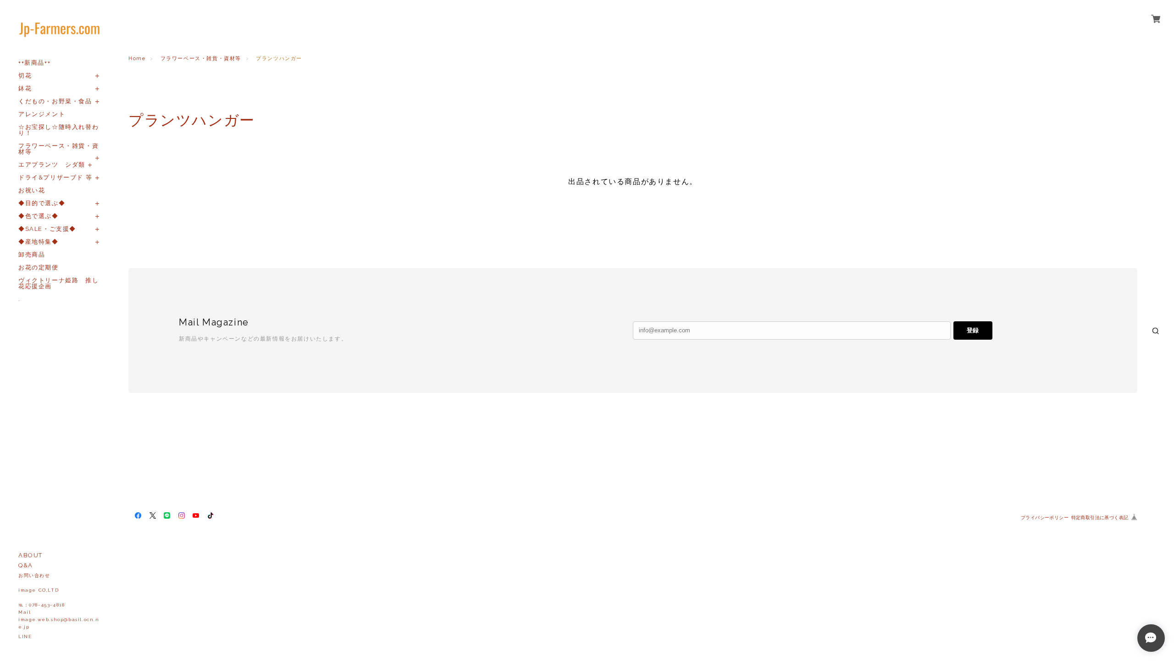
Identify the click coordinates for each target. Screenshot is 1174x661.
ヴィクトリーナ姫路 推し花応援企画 (58, 283)
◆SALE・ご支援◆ (47, 229)
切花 (25, 75)
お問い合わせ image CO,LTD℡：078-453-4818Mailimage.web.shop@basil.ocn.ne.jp (59, 601)
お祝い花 (31, 190)
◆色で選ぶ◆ (38, 216)
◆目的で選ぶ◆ (41, 203)
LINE (25, 636)
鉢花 (25, 88)
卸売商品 (31, 255)
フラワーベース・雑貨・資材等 (58, 149)
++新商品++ (34, 63)
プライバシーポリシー (1045, 517)
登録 (973, 330)
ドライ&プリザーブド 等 (55, 177)
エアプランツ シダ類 (51, 165)
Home (136, 59)
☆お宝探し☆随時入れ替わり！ (58, 130)
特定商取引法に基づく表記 (1100, 517)
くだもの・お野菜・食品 (55, 101)
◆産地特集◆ (38, 242)
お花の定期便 (38, 267)
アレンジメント (41, 114)
